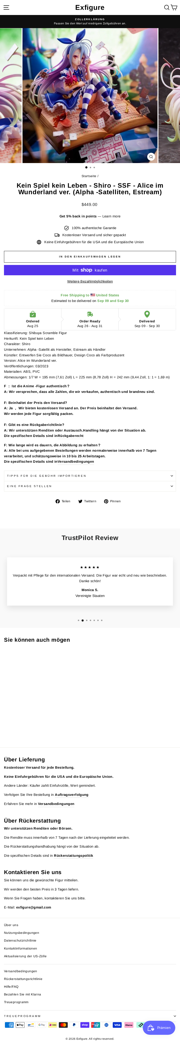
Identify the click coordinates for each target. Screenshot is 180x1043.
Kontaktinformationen (20, 948)
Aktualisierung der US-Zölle (25, 956)
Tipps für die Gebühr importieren (46, 475)
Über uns (11, 925)
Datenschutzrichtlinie (20, 940)
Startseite (89, 176)
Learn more (111, 216)
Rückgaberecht (71, 436)
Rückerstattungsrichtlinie (23, 979)
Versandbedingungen (76, 461)
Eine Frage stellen (29, 486)
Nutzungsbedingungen (21, 933)
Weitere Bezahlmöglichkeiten (90, 281)
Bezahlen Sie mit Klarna (22, 994)
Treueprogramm (16, 1002)
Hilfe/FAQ (11, 986)
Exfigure (90, 7)
